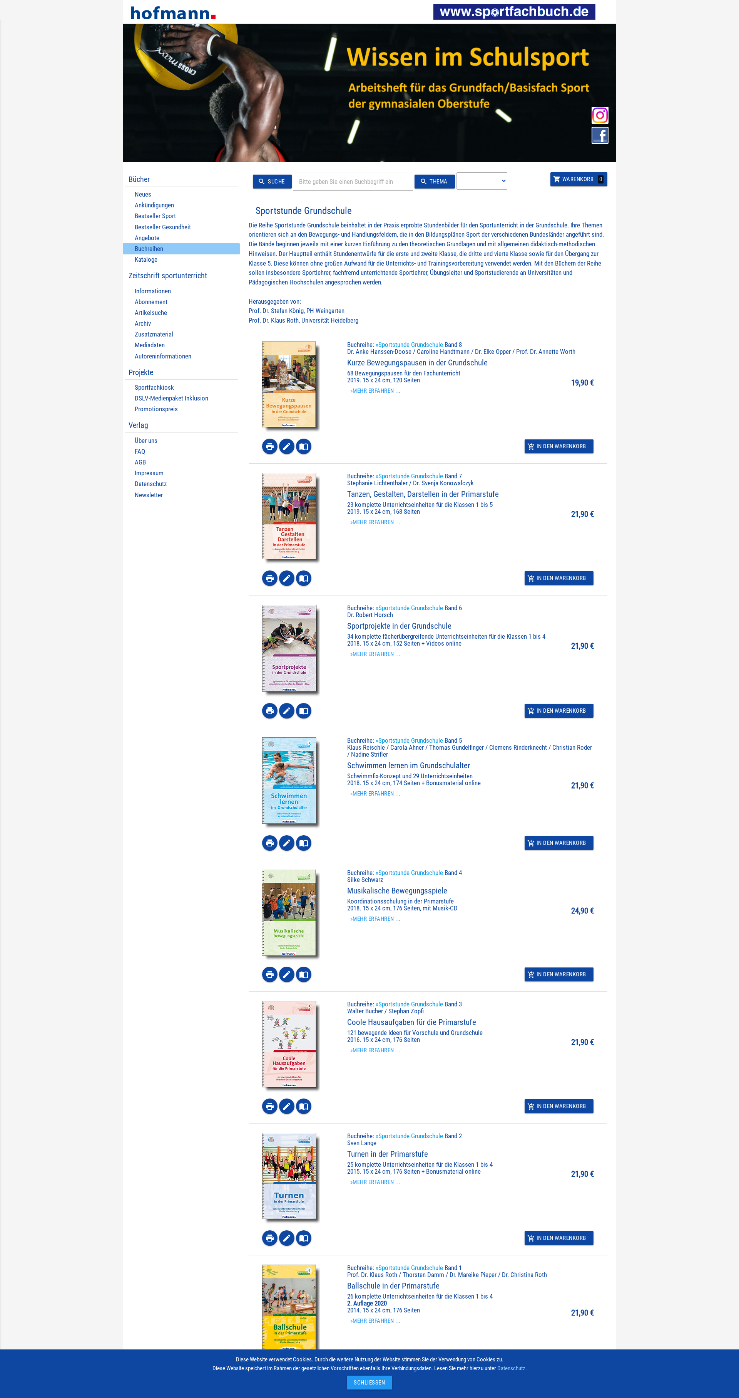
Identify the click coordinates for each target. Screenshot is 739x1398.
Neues (143, 194)
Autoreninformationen (163, 356)
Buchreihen (149, 248)
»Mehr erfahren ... (375, 390)
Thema (434, 181)
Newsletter (149, 495)
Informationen (153, 291)
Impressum (149, 473)
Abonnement (151, 302)
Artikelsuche (151, 312)
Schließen (367, 1382)
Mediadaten (150, 345)
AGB (140, 462)
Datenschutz (151, 484)
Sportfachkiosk (154, 387)
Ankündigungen (154, 205)
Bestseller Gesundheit (163, 227)
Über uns (146, 440)
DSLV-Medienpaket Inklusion (171, 398)
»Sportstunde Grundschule (409, 344)
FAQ (140, 451)
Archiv (143, 323)
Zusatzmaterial (154, 334)
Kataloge (146, 259)
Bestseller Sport (155, 216)
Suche (271, 181)
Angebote (147, 238)
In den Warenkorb (556, 447)
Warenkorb (577, 179)
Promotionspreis (156, 409)
